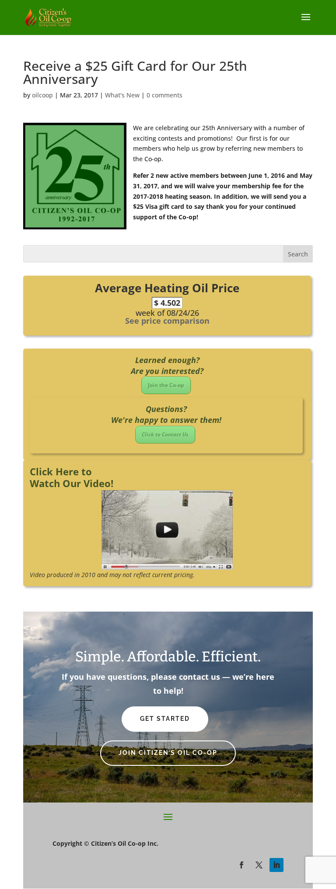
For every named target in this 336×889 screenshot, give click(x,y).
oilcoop (42, 95)
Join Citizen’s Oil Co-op (168, 752)
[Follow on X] (259, 865)
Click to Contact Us (165, 434)
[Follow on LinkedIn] (277, 865)
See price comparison (167, 320)
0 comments (164, 95)
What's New (122, 95)
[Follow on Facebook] (241, 865)
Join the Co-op (166, 385)
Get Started (165, 718)
